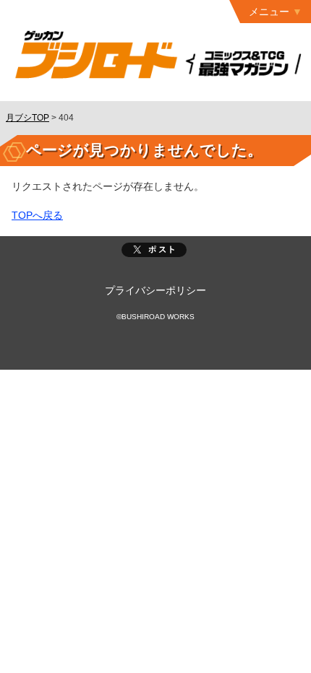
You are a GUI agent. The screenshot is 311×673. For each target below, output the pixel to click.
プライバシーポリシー (155, 290)
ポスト (154, 250)
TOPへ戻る (37, 215)
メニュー (269, 11)
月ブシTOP (27, 118)
